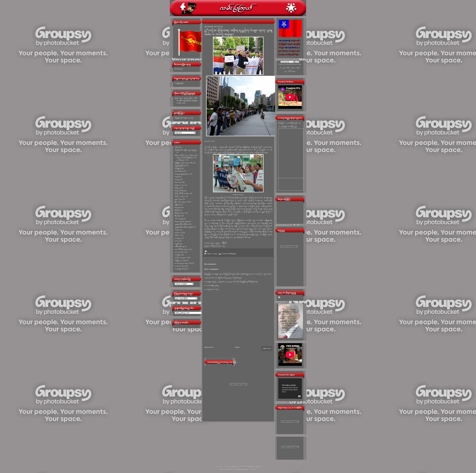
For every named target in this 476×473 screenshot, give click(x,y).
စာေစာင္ (178, 182)
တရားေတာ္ (179, 185)
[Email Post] (205, 251)
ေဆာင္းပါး (179, 266)
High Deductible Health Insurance (239, 470)
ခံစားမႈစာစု (179, 171)
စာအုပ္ (177, 180)
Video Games (224, 470)
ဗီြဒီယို (177, 216)
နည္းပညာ (178, 199)
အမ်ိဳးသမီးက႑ (179, 246)
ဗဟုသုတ (178, 207)
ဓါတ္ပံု (177, 188)
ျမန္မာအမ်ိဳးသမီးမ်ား (181, 224)
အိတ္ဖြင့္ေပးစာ (180, 260)
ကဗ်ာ (176, 147)
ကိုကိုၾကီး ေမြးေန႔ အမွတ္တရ (186, 150)
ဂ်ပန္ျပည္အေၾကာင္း (182, 174)
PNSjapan (232, 254)
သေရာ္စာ (178, 238)
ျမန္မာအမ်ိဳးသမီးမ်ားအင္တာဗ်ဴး (184, 227)
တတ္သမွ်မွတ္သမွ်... (180, 83)
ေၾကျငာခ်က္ (180, 269)
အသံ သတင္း (180, 252)
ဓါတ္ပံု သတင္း (180, 196)
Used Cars (253, 470)
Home (237, 347)
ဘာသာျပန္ (179, 219)
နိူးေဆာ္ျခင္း (181, 202)
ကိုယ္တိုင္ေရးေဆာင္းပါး (183, 163)
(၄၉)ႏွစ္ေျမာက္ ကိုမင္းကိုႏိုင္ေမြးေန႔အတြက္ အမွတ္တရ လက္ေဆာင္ (186, 100)
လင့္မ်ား (177, 230)
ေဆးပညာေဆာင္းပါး (183, 263)
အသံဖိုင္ (177, 255)
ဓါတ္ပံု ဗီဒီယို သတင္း (182, 193)
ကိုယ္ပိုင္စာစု (178, 168)
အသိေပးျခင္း (181, 258)
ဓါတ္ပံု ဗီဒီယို (179, 191)
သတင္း (178, 233)
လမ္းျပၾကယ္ (232, 467)
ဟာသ (177, 241)
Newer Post (208, 347)
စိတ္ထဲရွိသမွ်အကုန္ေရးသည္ (184, 118)
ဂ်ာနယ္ (177, 177)
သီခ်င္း (177, 235)
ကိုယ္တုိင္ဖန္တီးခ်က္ (180, 166)
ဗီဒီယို (176, 210)
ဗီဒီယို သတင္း (180, 213)
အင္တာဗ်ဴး (177, 244)
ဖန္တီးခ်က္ (177, 205)
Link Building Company (254, 467)
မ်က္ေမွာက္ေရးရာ (182, 221)
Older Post (267, 349)
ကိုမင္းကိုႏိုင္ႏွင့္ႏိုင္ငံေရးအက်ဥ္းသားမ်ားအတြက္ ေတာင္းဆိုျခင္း (186, 157)
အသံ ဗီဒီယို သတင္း (182, 249)
